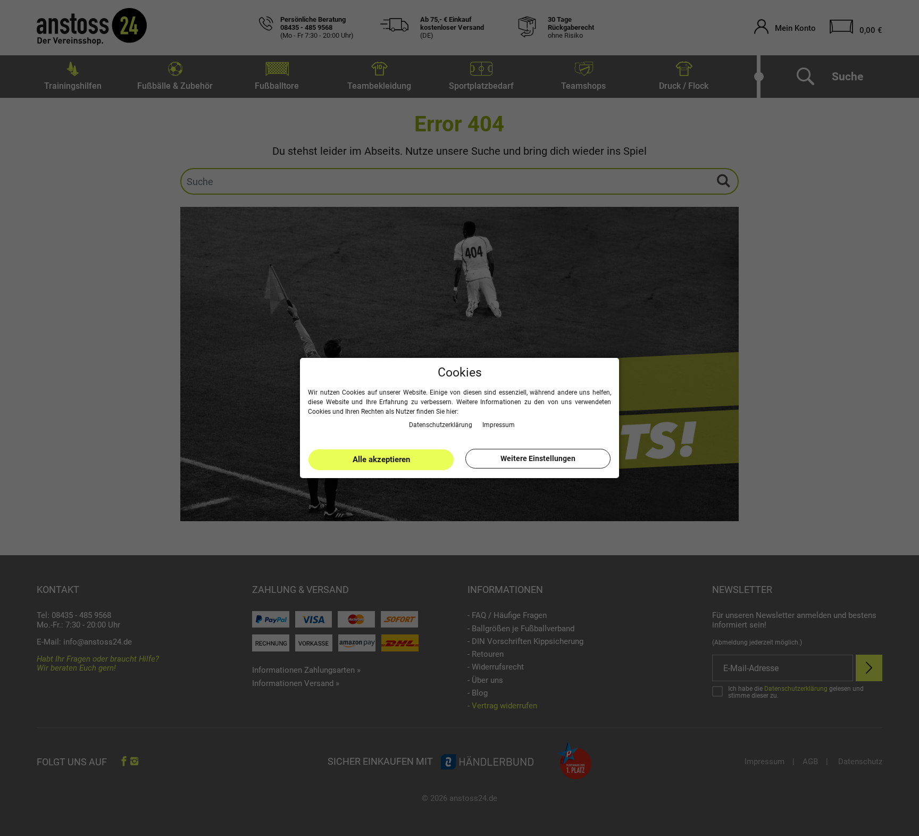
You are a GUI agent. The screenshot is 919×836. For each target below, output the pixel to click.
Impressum (498, 425)
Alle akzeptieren (381, 459)
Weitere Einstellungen (537, 458)
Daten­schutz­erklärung (441, 425)
